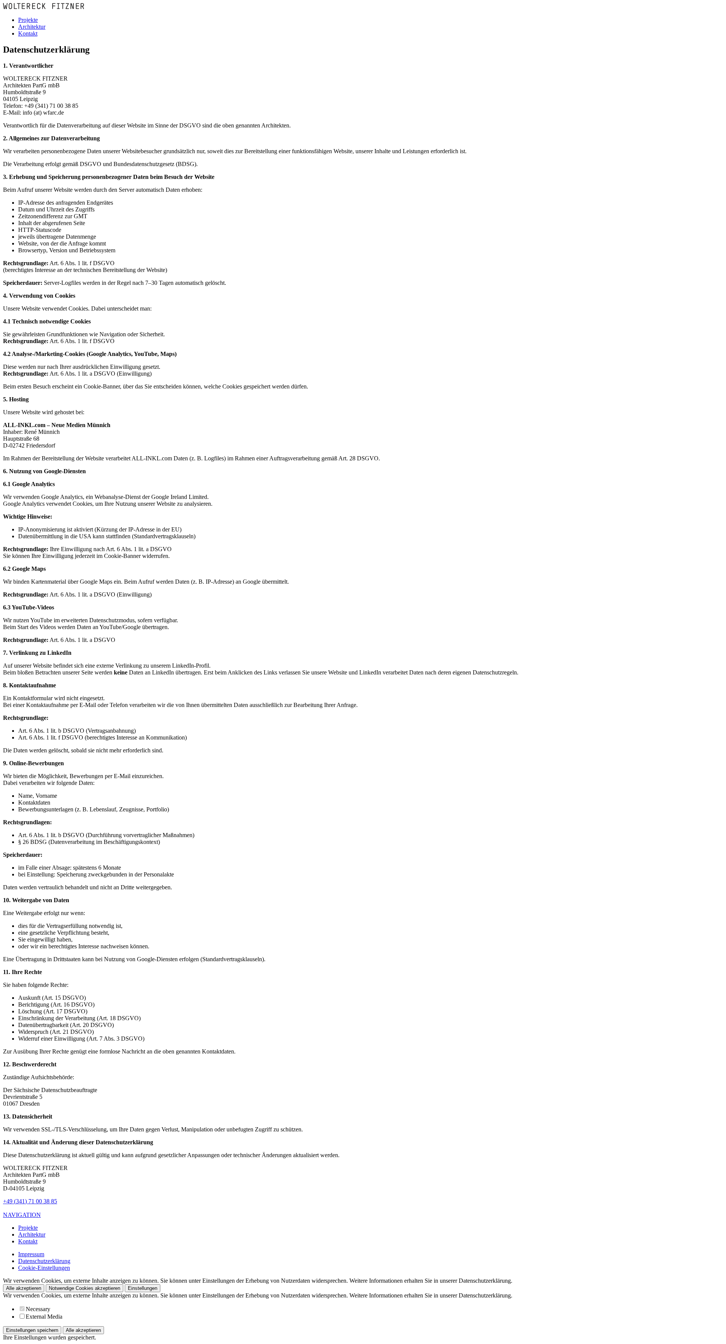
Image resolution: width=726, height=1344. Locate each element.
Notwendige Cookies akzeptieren (84, 1288)
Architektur (31, 26)
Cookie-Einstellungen (44, 1268)
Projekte (28, 20)
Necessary (38, 1309)
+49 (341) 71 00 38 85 (30, 1201)
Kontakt (27, 33)
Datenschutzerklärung (44, 1261)
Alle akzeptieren (23, 1288)
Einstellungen (142, 1288)
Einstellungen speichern (32, 1330)
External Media (44, 1316)
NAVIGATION (22, 1215)
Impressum (31, 1254)
